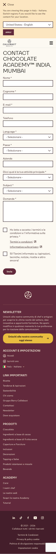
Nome (7, 77)
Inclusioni (7, 449)
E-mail (7, 104)
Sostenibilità (9, 390)
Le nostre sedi (10, 493)
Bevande (7, 469)
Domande (9, 198)
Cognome (9, 91)
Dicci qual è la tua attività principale (24, 171)
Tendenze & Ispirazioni (14, 385)
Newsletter (8, 410)
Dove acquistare (11, 415)
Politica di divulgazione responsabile (28, 543)
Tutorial (7, 503)
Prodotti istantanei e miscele (17, 464)
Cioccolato (8, 429)
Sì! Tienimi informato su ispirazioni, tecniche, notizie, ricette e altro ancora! (30, 257)
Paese (7, 145)
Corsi (5, 483)
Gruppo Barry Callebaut (15, 400)
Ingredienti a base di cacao (17, 434)
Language (9, 131)
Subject (8, 185)
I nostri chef (9, 488)
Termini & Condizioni (28, 535)
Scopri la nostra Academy (16, 498)
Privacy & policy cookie (28, 539)
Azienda (7, 158)
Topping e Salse (11, 459)
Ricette (6, 380)
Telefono (8, 118)
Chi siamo (8, 395)
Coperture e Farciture (14, 444)
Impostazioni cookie (28, 548)
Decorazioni (9, 454)
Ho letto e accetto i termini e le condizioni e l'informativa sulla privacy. (27, 233)
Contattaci (8, 405)
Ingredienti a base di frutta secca (20, 439)
